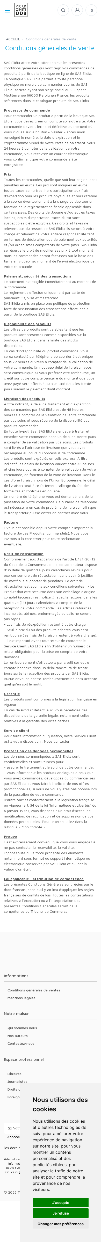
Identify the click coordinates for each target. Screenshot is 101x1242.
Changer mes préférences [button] (61, 1224)
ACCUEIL (13, 39)
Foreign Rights (19, 1097)
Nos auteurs (18, 1035)
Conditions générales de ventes (34, 990)
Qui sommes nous (22, 1028)
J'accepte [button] (60, 1202)
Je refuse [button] (61, 1213)
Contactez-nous (21, 1043)
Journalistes (17, 1081)
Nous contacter (56, 741)
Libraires (14, 1073)
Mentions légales (21, 998)
